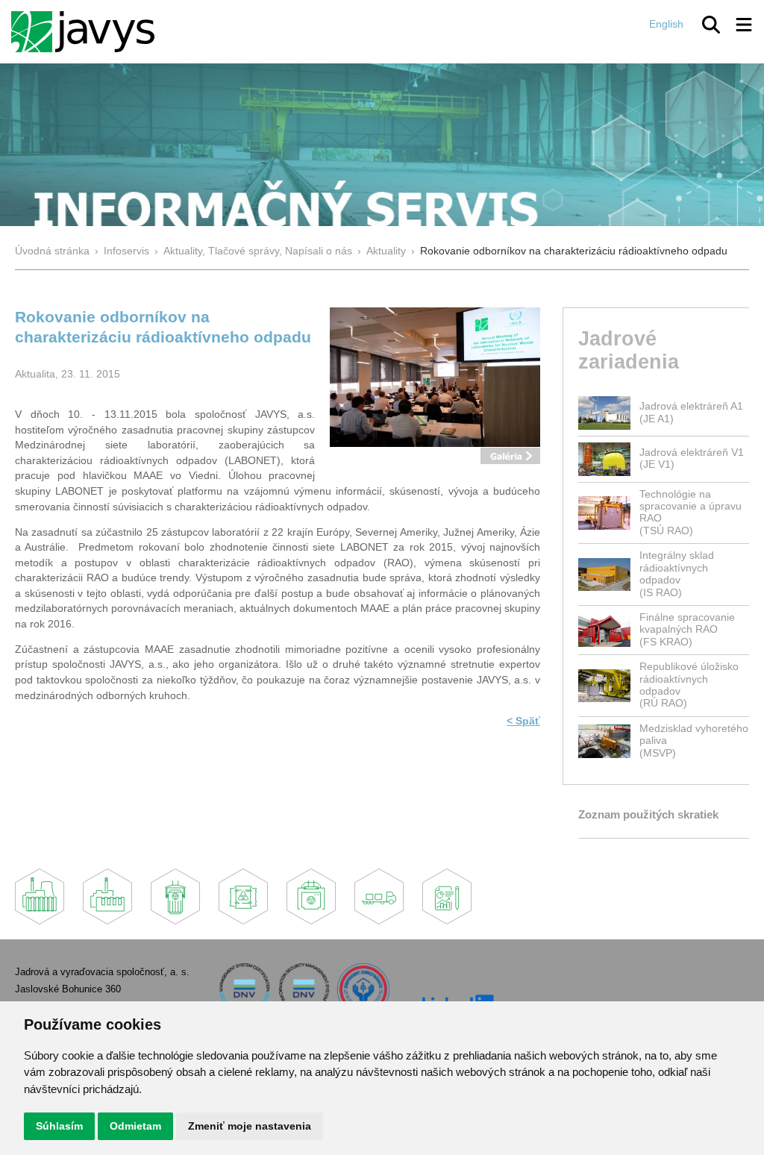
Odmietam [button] (135, 1126)
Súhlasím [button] (59, 1126)
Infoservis (126, 251)
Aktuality (386, 251)
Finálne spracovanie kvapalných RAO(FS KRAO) (687, 630)
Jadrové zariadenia (628, 350)
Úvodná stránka (52, 251)
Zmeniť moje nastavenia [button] (249, 1126)
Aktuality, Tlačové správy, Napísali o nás (257, 251)
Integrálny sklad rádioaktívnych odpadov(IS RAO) (676, 574)
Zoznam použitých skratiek (648, 814)
